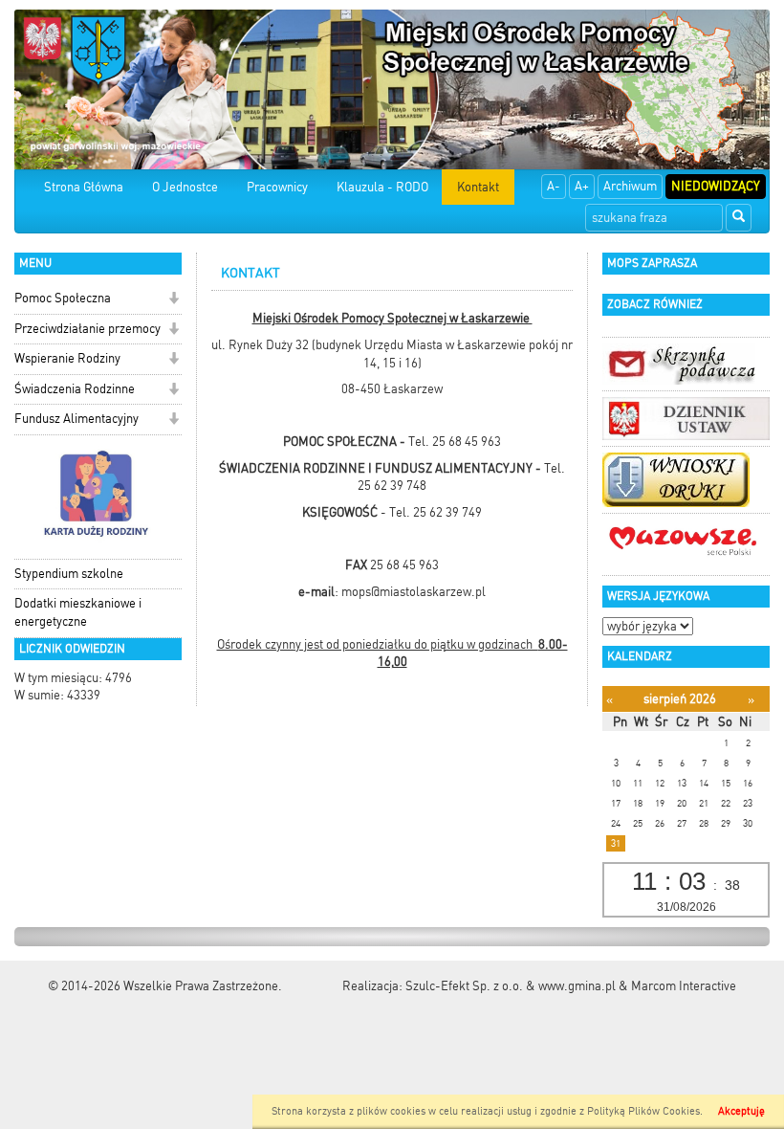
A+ (582, 186)
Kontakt (478, 187)
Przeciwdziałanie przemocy (87, 328)
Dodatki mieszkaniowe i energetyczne (78, 612)
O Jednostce (185, 187)
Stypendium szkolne (68, 573)
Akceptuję (741, 1111)
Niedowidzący (715, 186)
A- (553, 186)
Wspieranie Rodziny (67, 358)
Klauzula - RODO (382, 187)
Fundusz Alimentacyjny (76, 418)
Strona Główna (83, 187)
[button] (173, 300)
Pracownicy (277, 187)
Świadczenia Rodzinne (74, 389)
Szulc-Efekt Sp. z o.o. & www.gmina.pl (510, 986)
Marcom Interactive (683, 986)
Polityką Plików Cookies (643, 1111)
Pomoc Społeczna (62, 298)
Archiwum (630, 186)
